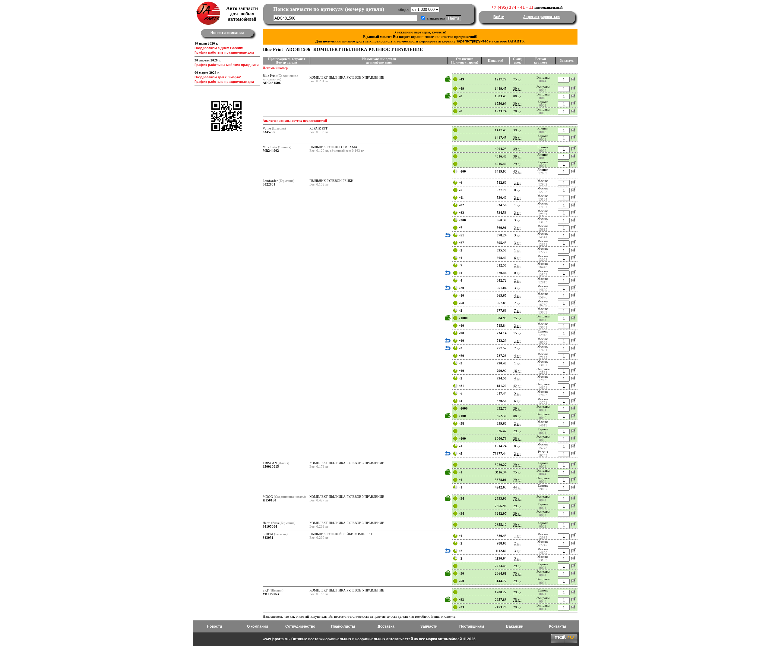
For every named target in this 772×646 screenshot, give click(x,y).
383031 (268, 537)
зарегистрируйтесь (473, 41)
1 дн (517, 182)
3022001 (269, 184)
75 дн (517, 79)
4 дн (517, 295)
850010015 (271, 466)
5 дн (517, 393)
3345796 (269, 132)
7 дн (517, 310)
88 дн (517, 96)
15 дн (517, 333)
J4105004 (270, 526)
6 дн (517, 258)
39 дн (517, 130)
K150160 (269, 500)
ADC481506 (272, 83)
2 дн (517, 197)
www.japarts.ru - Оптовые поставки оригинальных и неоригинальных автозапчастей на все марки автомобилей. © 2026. (369, 639)
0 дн (517, 190)
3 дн (517, 220)
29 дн (517, 88)
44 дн (517, 487)
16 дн (517, 371)
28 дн (517, 111)
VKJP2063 (271, 594)
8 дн (517, 446)
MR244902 (271, 150)
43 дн (517, 171)
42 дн (517, 386)
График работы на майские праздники (227, 65)
